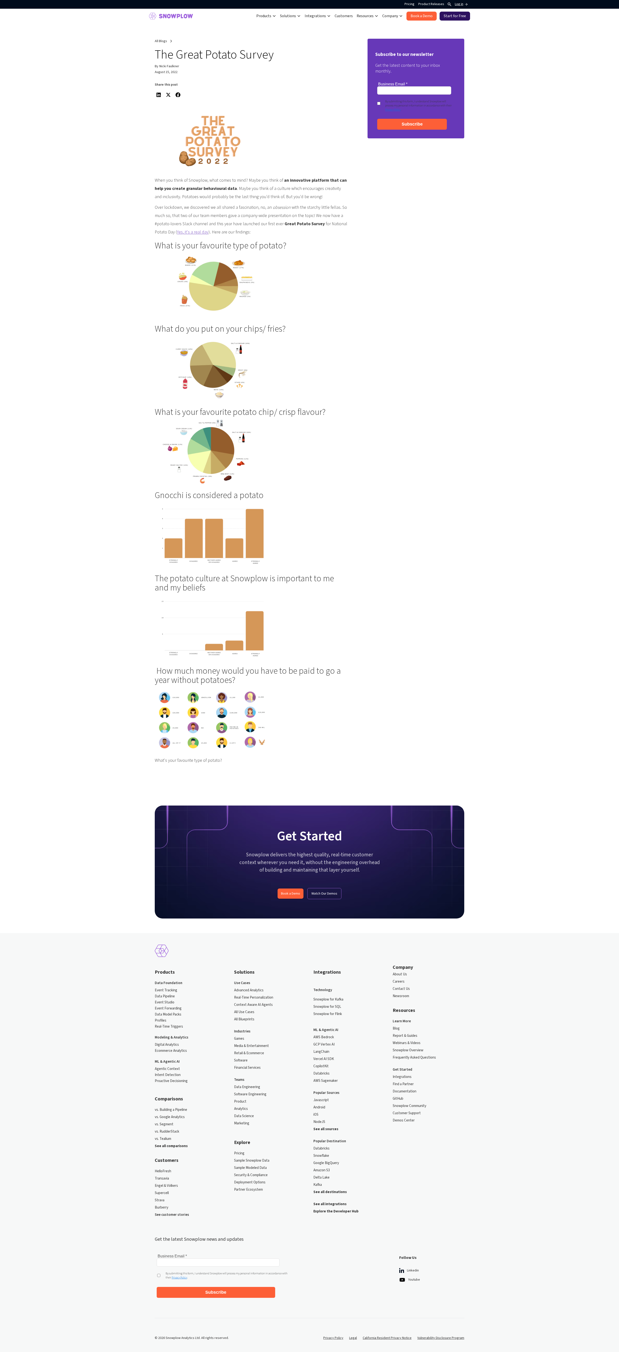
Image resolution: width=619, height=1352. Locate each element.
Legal (353, 1338)
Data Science (244, 1116)
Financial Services (247, 1067)
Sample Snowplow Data (251, 1160)
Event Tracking (166, 990)
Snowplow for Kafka (328, 999)
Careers (399, 981)
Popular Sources (326, 1093)
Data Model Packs (168, 1014)
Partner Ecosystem (248, 1189)
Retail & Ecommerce (249, 1053)
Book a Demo (290, 893)
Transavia (162, 1178)
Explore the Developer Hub (336, 1211)
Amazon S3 (321, 1170)
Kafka (317, 1184)
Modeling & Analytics (171, 1037)
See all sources (325, 1129)
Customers (344, 16)
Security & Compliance (251, 1175)
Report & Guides (405, 1035)
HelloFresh (163, 1171)
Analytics (241, 1108)
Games (239, 1038)
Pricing (409, 4)
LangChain (321, 1051)
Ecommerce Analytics (171, 1050)
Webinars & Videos (406, 1043)
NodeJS (319, 1122)
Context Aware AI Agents (253, 1004)
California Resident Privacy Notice (387, 1338)
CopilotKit (321, 1066)
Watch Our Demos (324, 893)
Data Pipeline (165, 996)
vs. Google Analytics (170, 1117)
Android (319, 1107)
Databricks (321, 1073)
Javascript (321, 1100)
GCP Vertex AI (324, 1044)
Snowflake (321, 1155)
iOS (315, 1114)
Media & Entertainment (251, 1046)
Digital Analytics (167, 1044)
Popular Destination (329, 1141)
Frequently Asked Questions (414, 1057)
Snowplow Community (409, 1106)
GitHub (398, 1098)
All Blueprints (244, 1019)
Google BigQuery (326, 1163)
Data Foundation (168, 983)
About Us (400, 974)
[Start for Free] (455, 16)
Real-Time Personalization (253, 997)
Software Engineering (250, 1094)
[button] (266, 16)
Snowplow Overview (408, 1050)
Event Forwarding (168, 1008)
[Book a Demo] (421, 16)
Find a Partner (403, 1084)
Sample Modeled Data (250, 1167)
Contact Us (401, 988)
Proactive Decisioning (171, 1081)
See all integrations (329, 1204)
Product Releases (431, 4)
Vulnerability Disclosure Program (440, 1338)
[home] (171, 16)
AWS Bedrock (323, 1037)
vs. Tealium (163, 1138)
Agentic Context (167, 1069)
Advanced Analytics (249, 990)
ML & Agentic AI (167, 1061)
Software (241, 1060)
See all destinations (330, 1192)
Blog (396, 1028)
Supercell (162, 1193)
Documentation (404, 1091)
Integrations (402, 1077)
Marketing (241, 1123)
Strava (159, 1200)
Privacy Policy (333, 1338)
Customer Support (407, 1113)
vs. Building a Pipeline (171, 1109)
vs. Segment (164, 1124)
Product (240, 1101)
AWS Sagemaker (325, 1080)
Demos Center (404, 1120)
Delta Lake (321, 1177)
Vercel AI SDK (323, 1059)
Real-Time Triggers (169, 1026)
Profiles (160, 1020)
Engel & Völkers (166, 1185)
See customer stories (172, 1214)
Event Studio (164, 1002)
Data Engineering (247, 1087)
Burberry (161, 1207)
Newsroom (401, 996)
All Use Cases (244, 1012)
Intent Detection (168, 1075)
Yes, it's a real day (192, 232)
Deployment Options (249, 1182)
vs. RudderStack (167, 1131)
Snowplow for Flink (327, 1014)
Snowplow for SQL (327, 1006)
